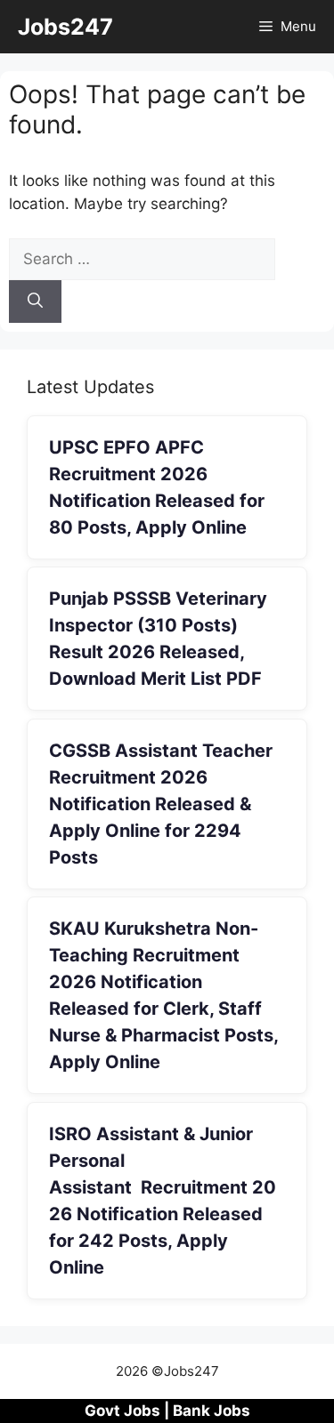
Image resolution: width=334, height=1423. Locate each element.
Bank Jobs (211, 1410)
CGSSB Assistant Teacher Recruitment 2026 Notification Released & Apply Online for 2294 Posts (161, 804)
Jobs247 (65, 26)
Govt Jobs (122, 1410)
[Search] (35, 301)
